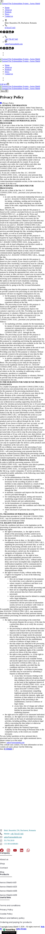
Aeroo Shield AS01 (8, 882)
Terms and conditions (10, 905)
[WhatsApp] (13, 49)
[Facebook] (1, 49)
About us (8, 67)
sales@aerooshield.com (14, 44)
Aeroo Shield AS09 (8, 895)
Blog (2, 872)
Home (7, 65)
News (7, 72)
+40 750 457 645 (11, 39)
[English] (6, 53)
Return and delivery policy (12, 918)
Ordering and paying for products (16, 922)
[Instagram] (4, 49)
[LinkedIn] (10, 49)
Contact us (9, 74)
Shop (2, 863)
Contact (4, 867)
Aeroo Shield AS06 (8, 891)
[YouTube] (7, 49)
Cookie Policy (6, 913)
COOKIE (8, 749)
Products (8, 70)
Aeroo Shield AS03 (8, 886)
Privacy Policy (6, 909)
